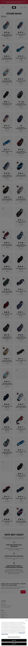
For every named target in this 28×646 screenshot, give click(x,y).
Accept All (14, 643)
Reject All (14, 640)
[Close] (26, 620)
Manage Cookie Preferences (14, 636)
